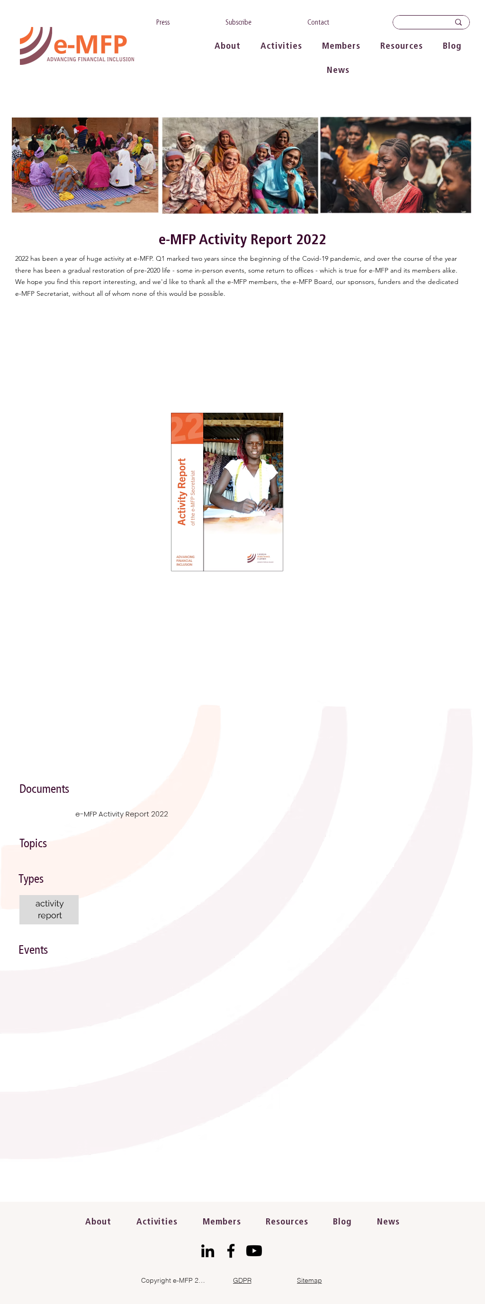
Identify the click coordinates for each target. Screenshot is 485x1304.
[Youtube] (254, 1251)
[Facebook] (231, 1251)
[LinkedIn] (207, 1251)
